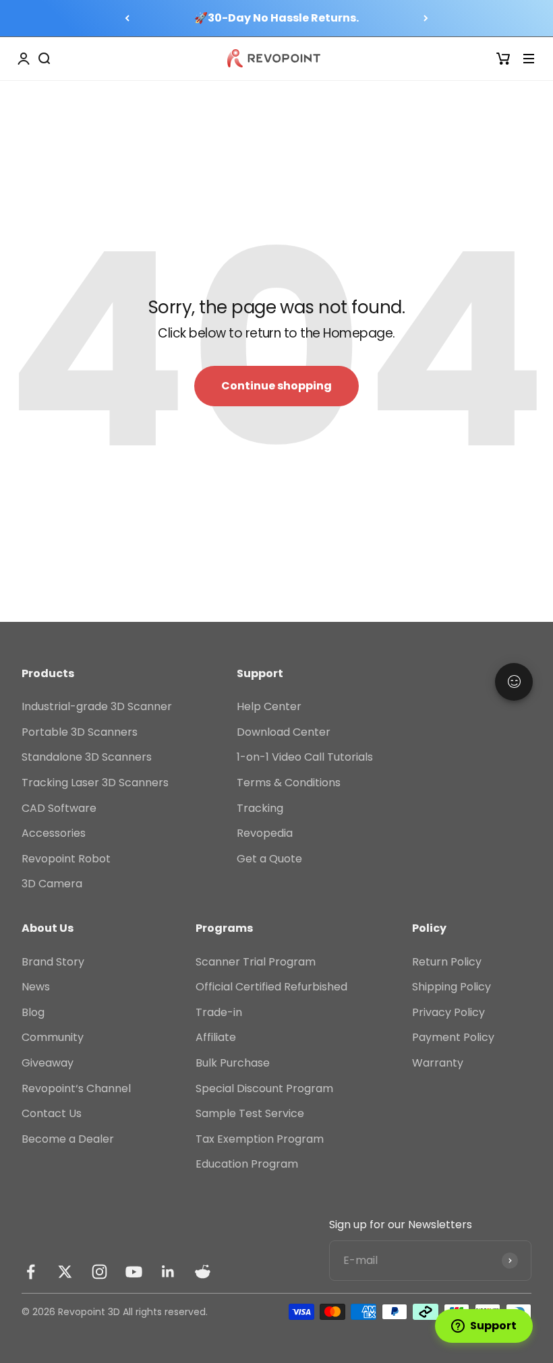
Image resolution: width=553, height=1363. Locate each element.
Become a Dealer (68, 1139)
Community (53, 1037)
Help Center (269, 706)
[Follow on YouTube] (134, 1272)
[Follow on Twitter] (65, 1272)
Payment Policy (453, 1037)
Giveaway (48, 1063)
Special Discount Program (264, 1088)
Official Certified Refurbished (271, 986)
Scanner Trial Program (256, 962)
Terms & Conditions (289, 782)
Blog (33, 1012)
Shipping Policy (451, 986)
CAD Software (59, 808)
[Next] (426, 18)
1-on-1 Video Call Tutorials (305, 757)
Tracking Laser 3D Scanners (95, 782)
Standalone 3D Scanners (87, 757)
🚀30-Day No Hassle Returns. (276, 18)
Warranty (437, 1063)
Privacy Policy (448, 1012)
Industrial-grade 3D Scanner (97, 706)
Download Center (283, 732)
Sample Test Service (250, 1113)
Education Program (247, 1164)
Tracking (260, 808)
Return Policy (447, 962)
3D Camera (52, 883)
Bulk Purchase (233, 1063)
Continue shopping (276, 385)
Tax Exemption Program (260, 1139)
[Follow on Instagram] (99, 1272)
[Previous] (127, 18)
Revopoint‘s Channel (76, 1088)
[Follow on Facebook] (31, 1272)
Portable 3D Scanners (80, 732)
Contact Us (52, 1113)
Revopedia (265, 833)
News (36, 986)
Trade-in (219, 1012)
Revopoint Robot (66, 858)
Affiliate (216, 1037)
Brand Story (53, 962)
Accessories (54, 833)
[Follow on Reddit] (203, 1272)
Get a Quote (269, 858)
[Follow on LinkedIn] (168, 1272)
